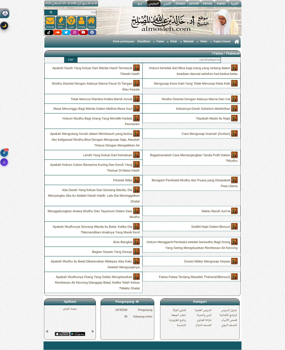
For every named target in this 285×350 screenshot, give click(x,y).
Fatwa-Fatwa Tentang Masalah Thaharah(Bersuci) (195, 277)
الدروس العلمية (203, 310)
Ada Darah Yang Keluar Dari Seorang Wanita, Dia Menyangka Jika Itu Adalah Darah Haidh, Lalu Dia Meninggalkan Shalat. (94, 196)
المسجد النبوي (229, 325)
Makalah (188, 41)
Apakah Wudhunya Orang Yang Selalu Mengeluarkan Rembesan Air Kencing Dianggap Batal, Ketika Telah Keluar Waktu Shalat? (97, 283)
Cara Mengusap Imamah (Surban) (206, 134)
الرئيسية (181, 325)
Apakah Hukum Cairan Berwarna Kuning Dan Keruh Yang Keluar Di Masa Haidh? (95, 168)
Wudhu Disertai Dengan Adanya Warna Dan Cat (196, 99)
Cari (70, 59)
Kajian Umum (222, 41)
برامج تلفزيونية (177, 320)
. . (45, 346)
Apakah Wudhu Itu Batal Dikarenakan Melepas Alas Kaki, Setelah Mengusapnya (95, 264)
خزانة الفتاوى (204, 320)
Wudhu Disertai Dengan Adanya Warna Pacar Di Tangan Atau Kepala (96, 87)
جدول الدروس (229, 310)
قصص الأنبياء (229, 320)
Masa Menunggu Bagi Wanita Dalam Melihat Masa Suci (93, 109)
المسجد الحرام (203, 325)
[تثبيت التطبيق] (4, 162)
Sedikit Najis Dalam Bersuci (211, 227)
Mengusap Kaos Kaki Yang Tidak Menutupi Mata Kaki (192, 84)
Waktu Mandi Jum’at (216, 211)
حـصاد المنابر (70, 309)
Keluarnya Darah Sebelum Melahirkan (203, 109)
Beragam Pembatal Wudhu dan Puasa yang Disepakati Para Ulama (195, 183)
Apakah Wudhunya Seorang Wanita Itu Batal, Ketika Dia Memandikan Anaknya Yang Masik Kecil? (96, 229)
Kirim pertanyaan (123, 41)
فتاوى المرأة (179, 310)
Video (203, 41)
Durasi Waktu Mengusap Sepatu (207, 262)
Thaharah (233, 54)
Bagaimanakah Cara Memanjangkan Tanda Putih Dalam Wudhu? (194, 158)
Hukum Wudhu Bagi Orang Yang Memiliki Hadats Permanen (101, 121)
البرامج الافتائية (228, 315)
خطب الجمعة (178, 315)
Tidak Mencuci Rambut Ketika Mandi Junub (102, 99)
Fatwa (160, 41)
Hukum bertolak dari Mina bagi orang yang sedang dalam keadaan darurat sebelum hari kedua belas (193, 71)
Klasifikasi (143, 41)
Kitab (173, 41)
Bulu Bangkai (123, 242)
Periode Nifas (123, 180)
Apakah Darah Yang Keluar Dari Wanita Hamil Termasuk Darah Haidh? (96, 71)
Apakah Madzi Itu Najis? (213, 118)
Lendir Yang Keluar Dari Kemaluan (108, 155)
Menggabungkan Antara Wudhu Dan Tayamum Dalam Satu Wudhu (94, 214)
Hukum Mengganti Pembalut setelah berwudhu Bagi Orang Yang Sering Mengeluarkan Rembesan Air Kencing (192, 245)
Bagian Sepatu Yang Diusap (112, 252)
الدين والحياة (204, 315)
